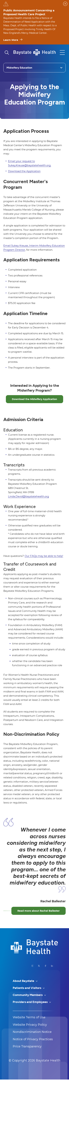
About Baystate (24, 981)
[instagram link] (32, 966)
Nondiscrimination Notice (32, 1032)
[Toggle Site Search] (6, 52)
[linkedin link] (52, 966)
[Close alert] (65, 4)
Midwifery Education (19, 67)
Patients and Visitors (27, 988)
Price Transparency (27, 1046)
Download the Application (24, 171)
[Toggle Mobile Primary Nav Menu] (62, 52)
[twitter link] (39, 966)
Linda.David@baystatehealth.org (28, 496)
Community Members (28, 995)
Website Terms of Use (29, 1017)
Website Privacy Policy (30, 1025)
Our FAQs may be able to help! (44, 555)
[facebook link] (45, 966)
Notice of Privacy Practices (33, 1039)
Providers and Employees (30, 1002)
